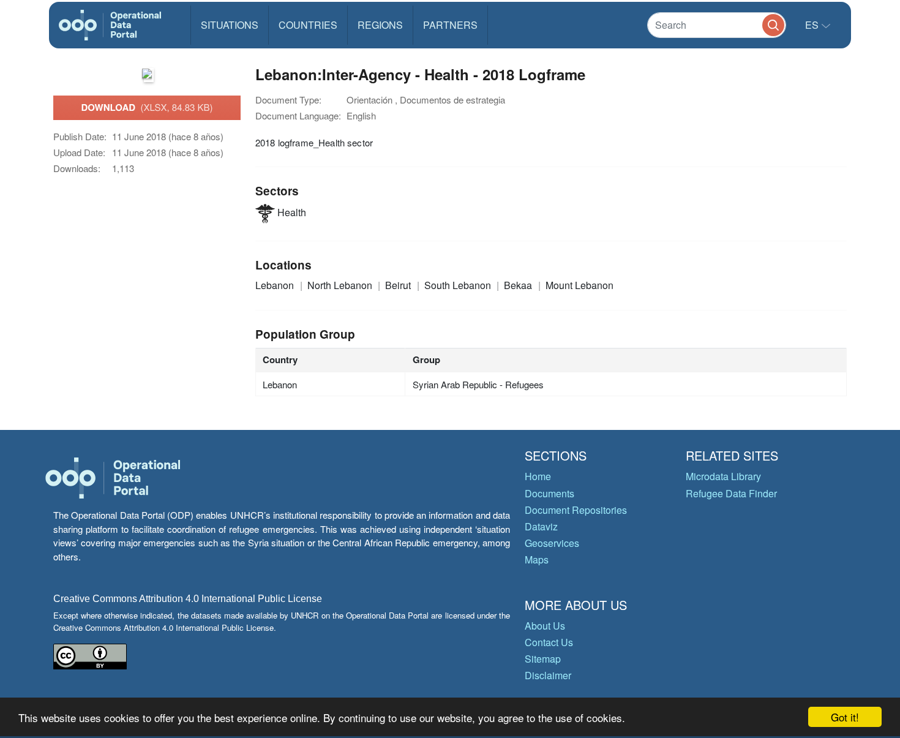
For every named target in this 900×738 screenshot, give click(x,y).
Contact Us (549, 642)
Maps (537, 559)
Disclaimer (548, 675)
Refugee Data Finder (731, 493)
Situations (229, 25)
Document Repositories (576, 510)
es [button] (813, 25)
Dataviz (541, 526)
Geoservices (552, 543)
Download (146, 107)
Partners (450, 25)
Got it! (845, 717)
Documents (549, 493)
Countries (308, 25)
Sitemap (543, 659)
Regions (380, 25)
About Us (545, 626)
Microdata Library (723, 476)
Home (538, 476)
